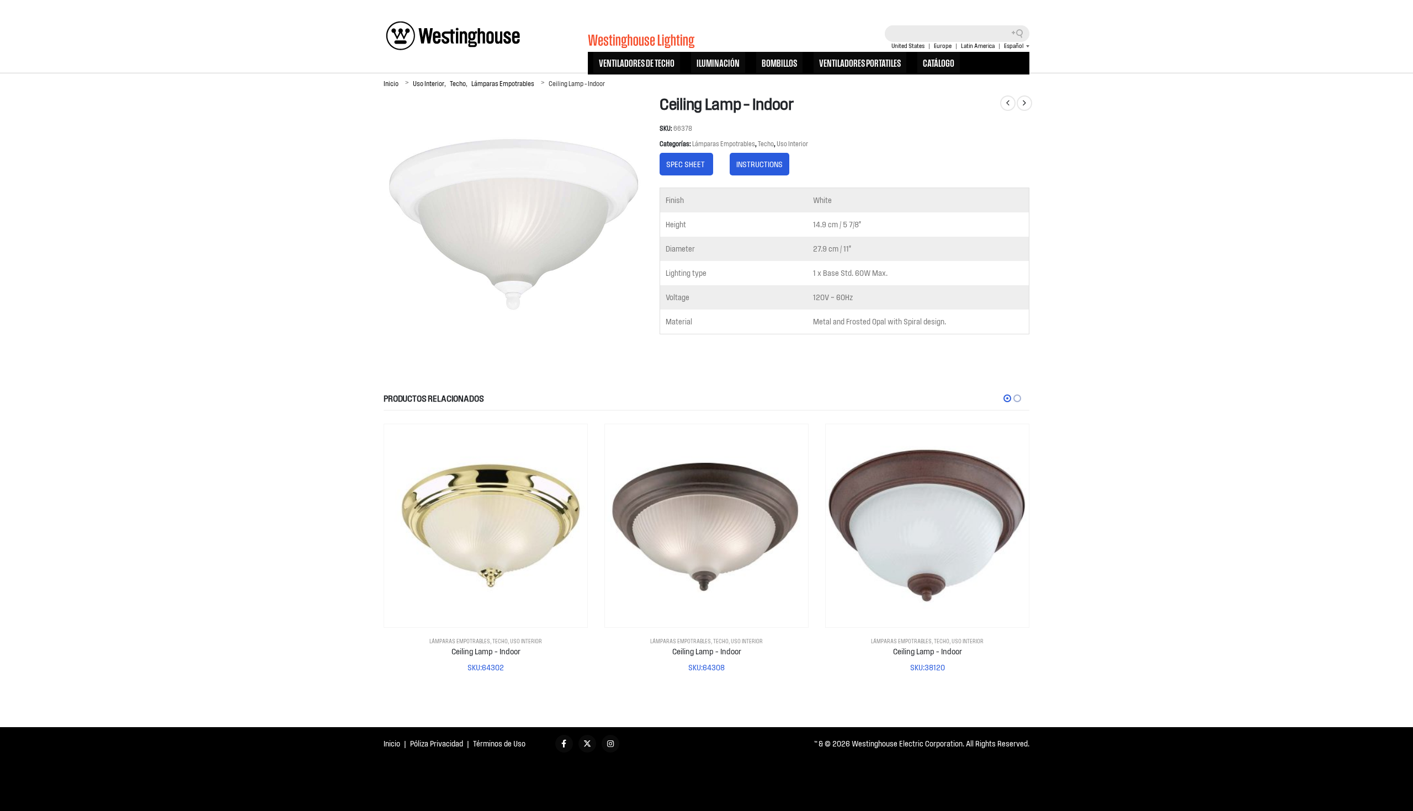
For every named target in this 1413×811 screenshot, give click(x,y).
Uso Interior (792, 143)
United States (908, 45)
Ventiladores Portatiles (860, 62)
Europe (943, 45)
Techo (766, 143)
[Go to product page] (485, 525)
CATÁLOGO (938, 62)
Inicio (392, 743)
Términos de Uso (499, 743)
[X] (587, 744)
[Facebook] (564, 744)
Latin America (978, 45)
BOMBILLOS (779, 62)
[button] (1007, 398)
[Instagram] (610, 744)
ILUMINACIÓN (718, 62)
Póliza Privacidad (436, 743)
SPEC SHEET (686, 164)
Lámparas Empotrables (723, 143)
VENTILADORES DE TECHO (636, 62)
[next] (1024, 103)
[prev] (1008, 103)
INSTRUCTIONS (759, 164)
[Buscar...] (1021, 33)
